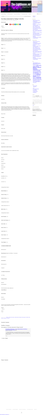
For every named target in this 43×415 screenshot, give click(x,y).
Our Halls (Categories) (15, 409)
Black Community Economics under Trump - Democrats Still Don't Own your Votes (37, 52)
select (38, 81)
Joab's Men (34, 86)
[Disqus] (16, 372)
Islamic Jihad (34, 75)
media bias (38, 78)
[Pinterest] (10, 24)
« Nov (33, 105)
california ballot (16, 317)
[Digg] (20, 24)
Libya (34, 78)
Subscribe (34, 115)
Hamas (36, 73)
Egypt (39, 70)
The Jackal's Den (35, 90)
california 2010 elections (11, 317)
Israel (34, 76)
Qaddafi (36, 81)
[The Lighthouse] (21, 6)
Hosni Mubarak (35, 74)
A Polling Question (35, 21)
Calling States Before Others (36, 20)
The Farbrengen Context (30, 409)
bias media (39, 69)
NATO (37, 80)
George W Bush (38, 72)
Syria (33, 82)
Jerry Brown (27, 317)
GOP (34, 73)
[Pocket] (12, 24)
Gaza (40, 71)
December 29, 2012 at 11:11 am (9, 330)
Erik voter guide (23, 317)
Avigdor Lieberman (36, 66)
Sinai (40, 81)
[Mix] (13, 24)
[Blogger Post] (18, 24)
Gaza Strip (34, 72)
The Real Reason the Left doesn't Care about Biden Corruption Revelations (37, 44)
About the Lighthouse (8, 409)
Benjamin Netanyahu (35, 69)
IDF (38, 74)
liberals (39, 77)
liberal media (35, 77)
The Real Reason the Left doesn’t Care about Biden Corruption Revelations (37, 23)
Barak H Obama (37, 67)
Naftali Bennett (35, 80)
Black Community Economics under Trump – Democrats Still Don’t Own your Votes (37, 31)
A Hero (3, 16)
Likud (35, 78)
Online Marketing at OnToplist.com (4, 414)
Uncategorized (34, 92)
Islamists (38, 75)
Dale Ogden (20, 317)
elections (38, 71)
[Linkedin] (15, 24)
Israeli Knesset (38, 76)
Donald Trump (35, 70)
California (7, 317)
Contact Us (35, 409)
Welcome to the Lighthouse (22, 409)
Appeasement (34, 65)
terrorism (35, 82)
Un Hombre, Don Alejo (26, 16)
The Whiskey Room (35, 91)
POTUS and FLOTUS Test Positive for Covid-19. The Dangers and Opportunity (37, 35)
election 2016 (34, 71)
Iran (40, 74)
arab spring (38, 65)
